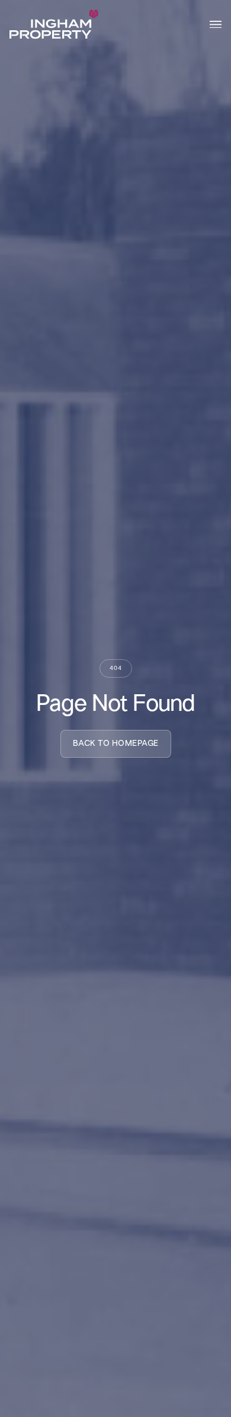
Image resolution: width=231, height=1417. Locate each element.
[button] (216, 24)
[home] (53, 24)
